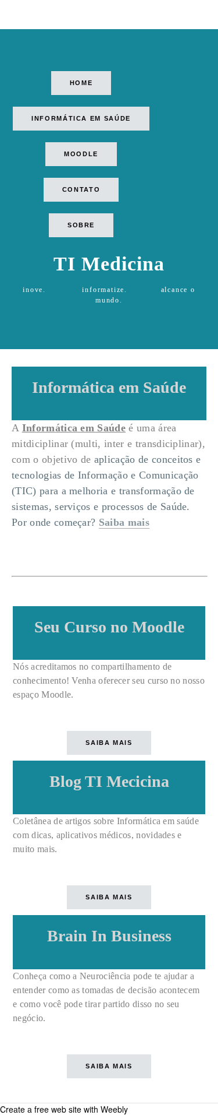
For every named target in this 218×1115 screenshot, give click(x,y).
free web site (57, 1109)
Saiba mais (124, 522)
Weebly (114, 1109)
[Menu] (20, 14)
